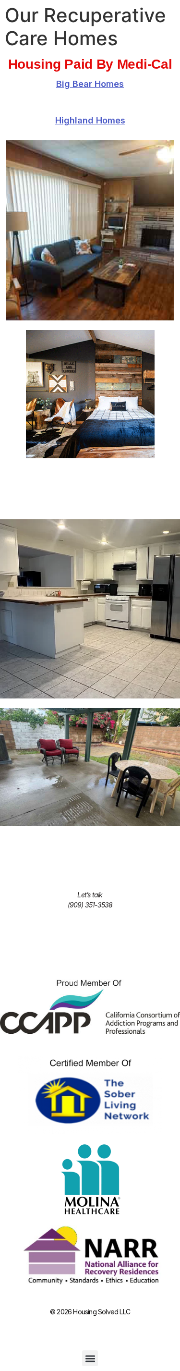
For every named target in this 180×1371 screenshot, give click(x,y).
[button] (90, 1358)
